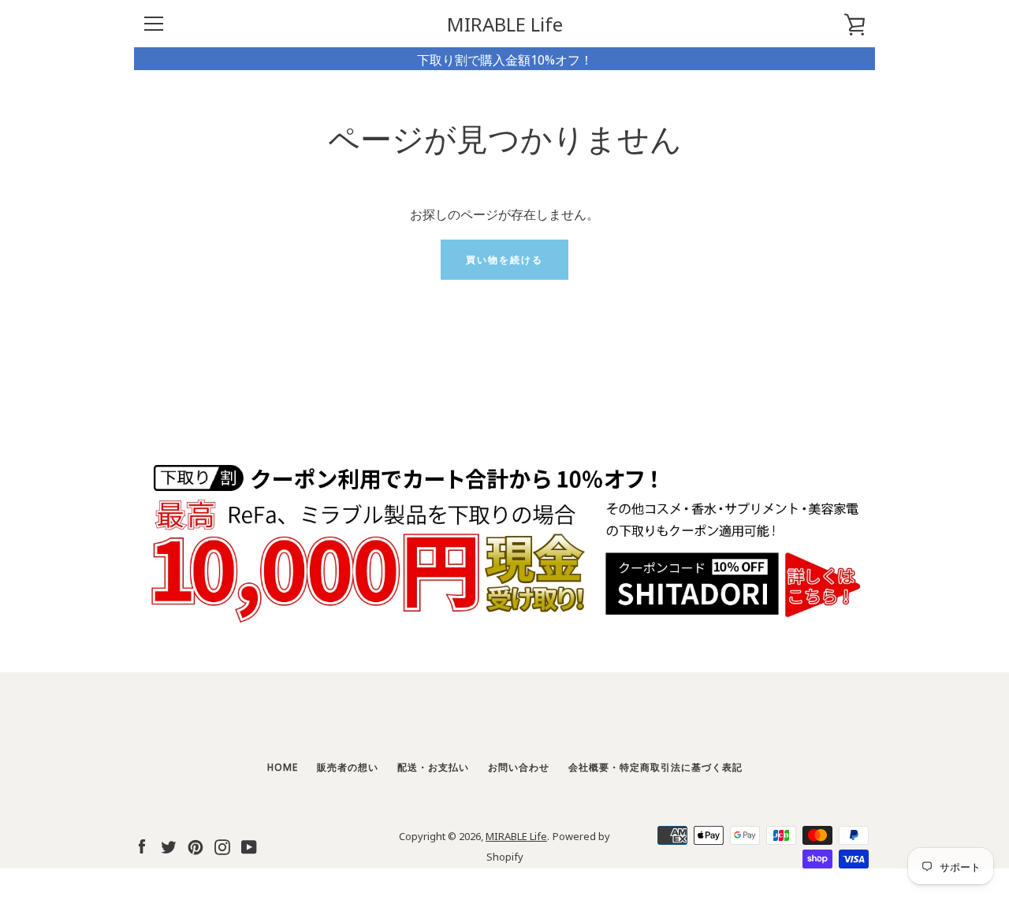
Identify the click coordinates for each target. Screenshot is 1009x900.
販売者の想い (347, 766)
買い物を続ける (504, 259)
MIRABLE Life (505, 24)
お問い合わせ (518, 766)
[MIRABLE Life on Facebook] (142, 844)
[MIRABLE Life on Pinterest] (195, 844)
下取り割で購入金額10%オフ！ (505, 58)
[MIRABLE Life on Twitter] (169, 844)
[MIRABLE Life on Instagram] (222, 844)
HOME (282, 766)
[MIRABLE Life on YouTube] (249, 844)
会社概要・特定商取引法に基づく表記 (655, 766)
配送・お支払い (433, 766)
